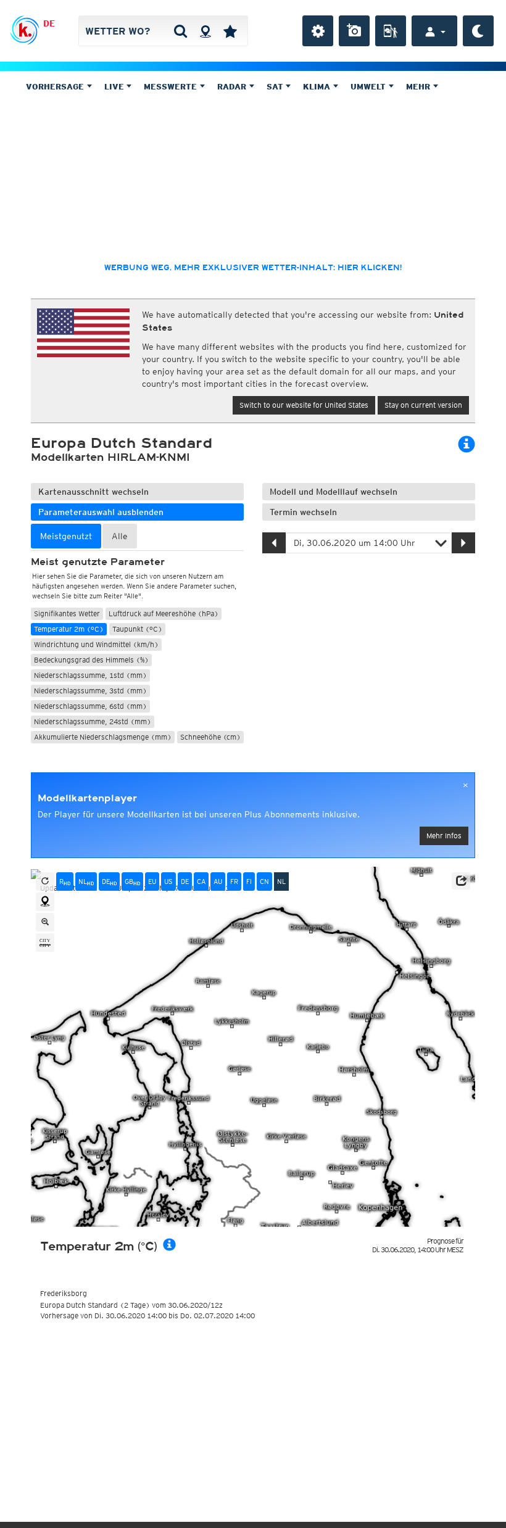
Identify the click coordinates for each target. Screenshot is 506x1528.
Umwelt (369, 86)
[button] (461, 881)
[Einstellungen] (317, 30)
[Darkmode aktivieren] (478, 30)
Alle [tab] (120, 536)
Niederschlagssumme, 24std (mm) (92, 721)
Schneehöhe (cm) (210, 736)
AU (218, 881)
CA (201, 881)
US (168, 881)
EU (152, 881)
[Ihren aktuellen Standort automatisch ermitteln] (205, 30)
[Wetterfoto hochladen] (354, 30)
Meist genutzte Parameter (98, 562)
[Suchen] (180, 30)
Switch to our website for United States (303, 405)
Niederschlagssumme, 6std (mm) (90, 706)
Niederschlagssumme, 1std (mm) (90, 675)
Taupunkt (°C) (137, 629)
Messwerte (171, 86)
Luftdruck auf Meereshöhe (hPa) (163, 613)
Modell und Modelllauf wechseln (333, 492)
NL (86, 881)
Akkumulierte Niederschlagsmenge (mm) (103, 736)
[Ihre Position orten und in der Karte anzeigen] (45, 902)
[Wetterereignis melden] (390, 30)
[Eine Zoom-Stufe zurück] (45, 922)
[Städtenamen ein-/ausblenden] (45, 942)
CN (264, 881)
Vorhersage (56, 86)
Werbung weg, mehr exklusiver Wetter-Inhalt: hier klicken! (253, 267)
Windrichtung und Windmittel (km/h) (96, 644)
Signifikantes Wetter (67, 613)
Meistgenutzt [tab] (66, 536)
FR (234, 881)
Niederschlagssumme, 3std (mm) (90, 690)
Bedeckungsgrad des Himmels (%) (91, 659)
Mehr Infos (444, 835)
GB (132, 881)
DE (49, 23)
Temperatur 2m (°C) (69, 629)
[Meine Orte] (230, 30)
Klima (318, 86)
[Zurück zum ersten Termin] (45, 881)
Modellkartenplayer (87, 798)
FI (249, 881)
